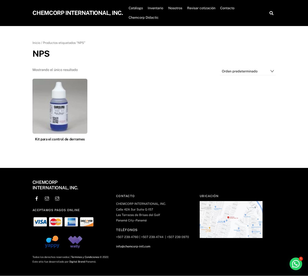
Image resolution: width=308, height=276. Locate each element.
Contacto (227, 8)
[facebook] (36, 198)
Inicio (36, 42)
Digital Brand (77, 261)
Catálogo (136, 8)
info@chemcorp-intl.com (133, 246)
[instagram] (47, 198)
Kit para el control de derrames (60, 139)
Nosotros (175, 8)
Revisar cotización (201, 8)
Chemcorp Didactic (144, 18)
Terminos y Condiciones (85, 257)
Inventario (155, 8)
